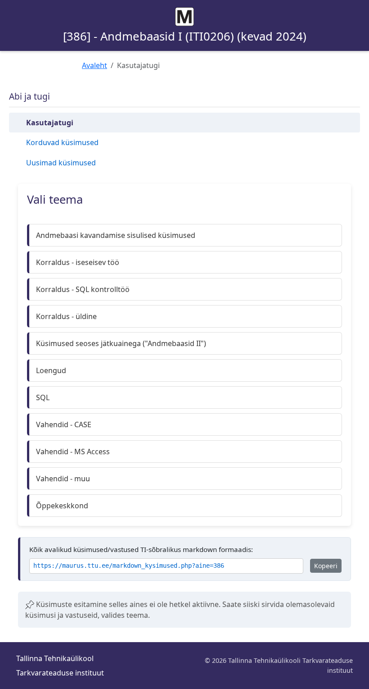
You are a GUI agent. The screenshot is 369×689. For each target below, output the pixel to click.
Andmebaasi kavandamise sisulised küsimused (115, 235)
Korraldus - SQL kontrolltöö (83, 289)
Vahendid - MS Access (73, 451)
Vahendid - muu (63, 479)
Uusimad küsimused (61, 163)
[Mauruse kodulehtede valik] (184, 16)
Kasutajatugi (49, 123)
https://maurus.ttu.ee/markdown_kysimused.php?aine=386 (128, 565)
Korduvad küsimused (62, 142)
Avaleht (94, 65)
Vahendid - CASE (63, 424)
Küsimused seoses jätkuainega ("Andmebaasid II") (121, 343)
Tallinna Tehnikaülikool (55, 658)
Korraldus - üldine (66, 316)
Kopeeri (326, 565)
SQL (43, 397)
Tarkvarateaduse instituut (60, 673)
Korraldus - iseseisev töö (77, 262)
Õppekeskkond (62, 506)
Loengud (51, 370)
